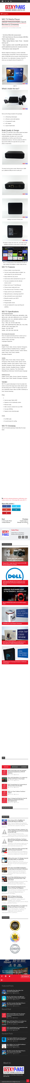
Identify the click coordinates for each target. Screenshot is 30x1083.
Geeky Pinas (4, 1081)
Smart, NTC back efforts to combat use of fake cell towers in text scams (17, 778)
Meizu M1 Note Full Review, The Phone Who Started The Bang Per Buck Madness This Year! (18, 840)
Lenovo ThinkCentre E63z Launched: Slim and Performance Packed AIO (18, 849)
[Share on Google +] (6, 509)
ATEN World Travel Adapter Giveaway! (12, 623)
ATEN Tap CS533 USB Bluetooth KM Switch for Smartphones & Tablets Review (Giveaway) (14, 642)
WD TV (24, 500)
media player (21, 498)
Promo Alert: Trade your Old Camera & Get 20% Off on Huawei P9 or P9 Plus (14, 563)
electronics (5, 498)
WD (18, 500)
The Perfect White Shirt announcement (12, 35)
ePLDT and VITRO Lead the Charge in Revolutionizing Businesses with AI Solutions (17, 772)
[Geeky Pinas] (15, 7)
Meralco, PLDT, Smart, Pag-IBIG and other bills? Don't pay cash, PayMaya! (16, 997)
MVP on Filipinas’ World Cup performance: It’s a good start (15, 897)
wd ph (21, 500)
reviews (7, 500)
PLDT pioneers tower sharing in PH (11, 48)
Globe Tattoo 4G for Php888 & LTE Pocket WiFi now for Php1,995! (16, 820)
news (25, 498)
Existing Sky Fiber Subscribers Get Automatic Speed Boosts (15, 991)
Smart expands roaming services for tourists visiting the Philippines (17, 887)
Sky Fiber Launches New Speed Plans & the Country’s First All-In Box (16, 1003)
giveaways (15, 498)
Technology (14, 500)
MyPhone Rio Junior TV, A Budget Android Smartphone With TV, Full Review (18, 859)
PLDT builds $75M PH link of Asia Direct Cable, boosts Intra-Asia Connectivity (17, 1038)
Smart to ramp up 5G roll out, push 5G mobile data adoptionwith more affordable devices (17, 800)
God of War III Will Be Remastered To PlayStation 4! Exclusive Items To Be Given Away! (17, 878)
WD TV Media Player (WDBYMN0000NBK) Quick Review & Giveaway (14, 22)
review (3, 500)
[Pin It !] (6, 513)
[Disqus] (15, 689)
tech (10, 500)
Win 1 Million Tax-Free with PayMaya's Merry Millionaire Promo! (16, 1045)
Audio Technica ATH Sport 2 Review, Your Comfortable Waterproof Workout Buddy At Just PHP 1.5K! (18, 831)
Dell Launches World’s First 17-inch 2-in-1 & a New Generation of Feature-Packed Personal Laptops (14, 583)
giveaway (11, 498)
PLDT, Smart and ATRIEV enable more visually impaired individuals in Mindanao (18, 868)
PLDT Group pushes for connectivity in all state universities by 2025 (17, 785)
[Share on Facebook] (6, 506)
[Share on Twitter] (16, 506)
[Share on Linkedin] (16, 509)
